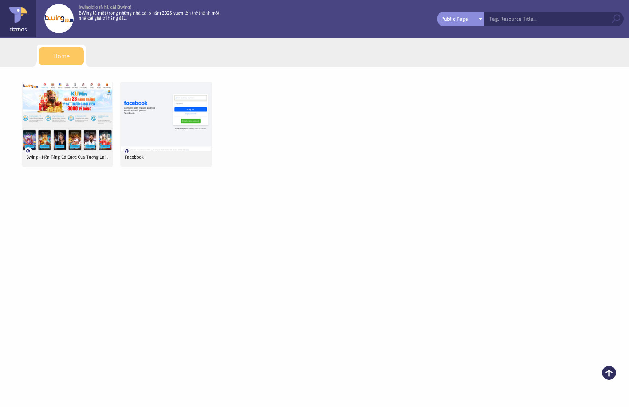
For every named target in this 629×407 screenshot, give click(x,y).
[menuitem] (61, 56)
